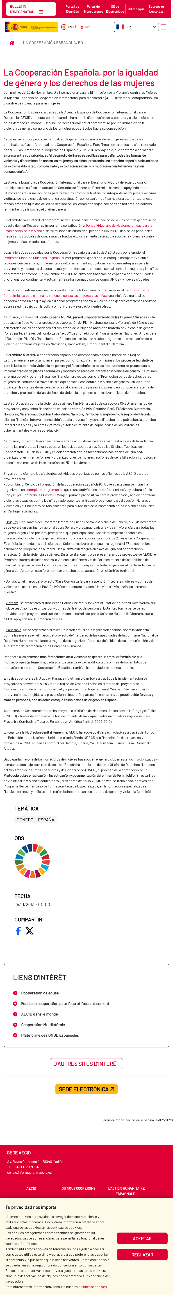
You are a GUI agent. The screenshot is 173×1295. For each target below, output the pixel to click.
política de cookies (92, 1286)
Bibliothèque (136, 9)
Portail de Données (72, 8)
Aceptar (142, 1238)
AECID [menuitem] (31, 1188)
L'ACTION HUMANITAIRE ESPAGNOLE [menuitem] (126, 1191)
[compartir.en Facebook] (18, 931)
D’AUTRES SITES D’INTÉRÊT (86, 1063)
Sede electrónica (84, 1089)
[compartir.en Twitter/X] (29, 931)
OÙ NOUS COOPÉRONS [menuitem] (79, 1188)
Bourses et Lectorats (156, 8)
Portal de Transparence (93, 8)
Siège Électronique (115, 8)
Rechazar (142, 1254)
